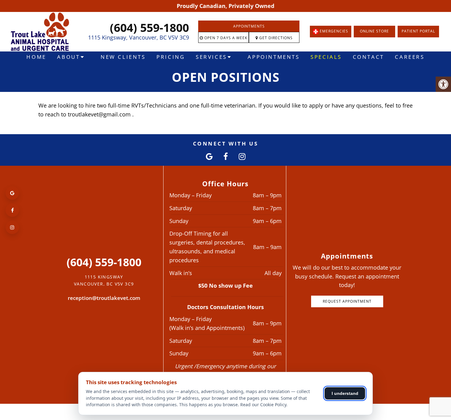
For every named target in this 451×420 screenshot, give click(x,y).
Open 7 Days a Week (225, 37)
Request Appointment (347, 301)
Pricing (170, 56)
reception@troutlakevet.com (104, 297)
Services (211, 56)
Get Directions (275, 37)
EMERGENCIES (333, 31)
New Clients (123, 56)
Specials (326, 56)
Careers (409, 56)
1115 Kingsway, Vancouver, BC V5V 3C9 (138, 37)
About (68, 56)
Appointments (249, 26)
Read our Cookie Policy (263, 404)
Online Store (374, 31)
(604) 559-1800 (149, 27)
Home (36, 56)
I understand (345, 393)
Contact (368, 56)
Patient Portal (418, 31)
